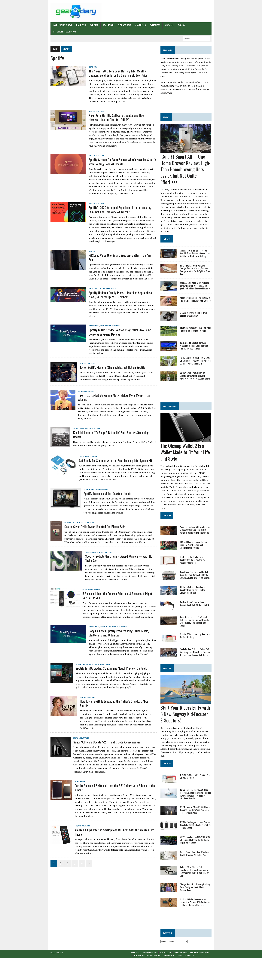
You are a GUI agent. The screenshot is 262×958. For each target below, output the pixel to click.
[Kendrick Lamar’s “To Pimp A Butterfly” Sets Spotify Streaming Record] (60, 445)
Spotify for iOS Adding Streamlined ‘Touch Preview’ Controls (111, 668)
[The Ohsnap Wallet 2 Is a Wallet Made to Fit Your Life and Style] (185, 439)
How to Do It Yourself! (75, 522)
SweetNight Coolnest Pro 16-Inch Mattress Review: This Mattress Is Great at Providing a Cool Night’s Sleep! (194, 621)
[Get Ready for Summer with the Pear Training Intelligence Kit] (63, 473)
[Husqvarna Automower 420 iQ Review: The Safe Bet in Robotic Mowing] (168, 333)
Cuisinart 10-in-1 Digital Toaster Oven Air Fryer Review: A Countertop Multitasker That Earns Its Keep (194, 253)
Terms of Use (169, 955)
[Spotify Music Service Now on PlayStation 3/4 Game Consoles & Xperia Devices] (68, 340)
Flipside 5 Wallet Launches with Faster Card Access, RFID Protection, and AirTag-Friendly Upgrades (195, 902)
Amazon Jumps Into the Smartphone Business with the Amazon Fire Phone (114, 832)
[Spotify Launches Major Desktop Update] (65, 506)
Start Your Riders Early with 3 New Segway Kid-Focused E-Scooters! (185, 714)
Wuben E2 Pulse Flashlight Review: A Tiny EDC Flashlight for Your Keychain (195, 299)
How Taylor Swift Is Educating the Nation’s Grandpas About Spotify (115, 703)
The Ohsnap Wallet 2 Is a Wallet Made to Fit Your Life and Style (185, 452)
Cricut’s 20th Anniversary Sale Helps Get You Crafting (195, 636)
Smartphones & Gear (62, 25)
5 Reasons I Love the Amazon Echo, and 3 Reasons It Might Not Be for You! (117, 595)
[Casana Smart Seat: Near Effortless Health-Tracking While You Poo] (168, 858)
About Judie (135, 952)
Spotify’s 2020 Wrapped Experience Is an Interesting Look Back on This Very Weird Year (120, 209)
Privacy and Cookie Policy (199, 952)
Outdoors (84, 456)
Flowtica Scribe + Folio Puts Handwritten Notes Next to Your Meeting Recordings (193, 559)
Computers (140, 25)
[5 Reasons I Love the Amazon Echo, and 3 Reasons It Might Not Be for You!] (65, 606)
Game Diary (155, 25)
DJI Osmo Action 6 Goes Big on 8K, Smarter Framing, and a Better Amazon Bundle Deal (194, 589)
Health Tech (108, 25)
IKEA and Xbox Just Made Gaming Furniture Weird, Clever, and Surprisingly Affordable (193, 544)
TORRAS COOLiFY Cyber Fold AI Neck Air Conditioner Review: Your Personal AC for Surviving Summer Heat (195, 360)
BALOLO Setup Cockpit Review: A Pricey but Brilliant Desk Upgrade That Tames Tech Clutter (194, 345)
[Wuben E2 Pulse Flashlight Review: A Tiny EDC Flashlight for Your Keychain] (168, 303)
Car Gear (94, 25)
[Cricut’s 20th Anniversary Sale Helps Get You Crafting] (168, 640)
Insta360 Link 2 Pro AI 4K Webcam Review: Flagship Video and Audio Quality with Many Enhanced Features (195, 285)
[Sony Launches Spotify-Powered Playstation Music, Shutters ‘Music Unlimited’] (68, 641)
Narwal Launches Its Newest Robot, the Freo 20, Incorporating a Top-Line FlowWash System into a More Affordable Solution (195, 794)
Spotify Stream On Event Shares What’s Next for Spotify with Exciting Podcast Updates (122, 161)
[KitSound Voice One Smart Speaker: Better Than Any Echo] (68, 267)
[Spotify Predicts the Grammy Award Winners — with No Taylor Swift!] (66, 568)
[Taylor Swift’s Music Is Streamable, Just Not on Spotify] (63, 379)
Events (79, 664)
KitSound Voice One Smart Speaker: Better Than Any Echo (120, 257)
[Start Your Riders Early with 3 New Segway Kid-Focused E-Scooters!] (185, 701)
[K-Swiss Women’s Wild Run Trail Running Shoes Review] (168, 318)
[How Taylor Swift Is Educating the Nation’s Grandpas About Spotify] (63, 713)
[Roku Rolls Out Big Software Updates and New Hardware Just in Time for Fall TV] (68, 128)
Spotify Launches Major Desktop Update (107, 493)
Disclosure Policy (180, 952)
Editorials (80, 781)
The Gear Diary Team (149, 952)
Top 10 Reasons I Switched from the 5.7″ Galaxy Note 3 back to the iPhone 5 (115, 787)
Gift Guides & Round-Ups (64, 31)
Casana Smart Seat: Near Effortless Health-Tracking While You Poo (194, 854)
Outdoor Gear (124, 25)
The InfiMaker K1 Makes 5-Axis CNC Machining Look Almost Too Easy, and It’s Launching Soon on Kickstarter (195, 652)
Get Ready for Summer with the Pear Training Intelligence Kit (115, 460)
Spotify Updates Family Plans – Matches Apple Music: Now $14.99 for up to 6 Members (121, 294)
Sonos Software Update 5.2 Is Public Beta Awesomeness (106, 742)
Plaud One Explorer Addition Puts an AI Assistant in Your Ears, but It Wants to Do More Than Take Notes (195, 529)
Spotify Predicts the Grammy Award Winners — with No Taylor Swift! (118, 558)
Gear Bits (93, 67)
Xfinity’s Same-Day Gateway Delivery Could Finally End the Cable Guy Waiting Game (195, 887)
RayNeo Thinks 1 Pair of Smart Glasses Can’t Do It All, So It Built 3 (194, 603)
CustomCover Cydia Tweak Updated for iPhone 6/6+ (95, 526)
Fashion (181, 25)
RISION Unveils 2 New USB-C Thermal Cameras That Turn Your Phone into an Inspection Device (195, 810)
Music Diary (94, 288)
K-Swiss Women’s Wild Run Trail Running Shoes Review (193, 314)
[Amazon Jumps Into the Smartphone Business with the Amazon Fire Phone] (61, 842)
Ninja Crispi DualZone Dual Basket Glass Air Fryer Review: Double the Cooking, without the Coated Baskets (195, 574)
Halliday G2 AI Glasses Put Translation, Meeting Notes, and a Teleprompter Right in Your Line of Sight (194, 871)
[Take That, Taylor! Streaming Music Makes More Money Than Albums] (62, 407)
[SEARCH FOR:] (196, 38)
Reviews (92, 251)
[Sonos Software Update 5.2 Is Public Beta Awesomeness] (60, 754)
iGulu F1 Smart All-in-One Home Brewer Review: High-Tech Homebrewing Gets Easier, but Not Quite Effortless (185, 169)
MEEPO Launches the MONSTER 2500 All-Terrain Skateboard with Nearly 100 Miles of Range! (195, 840)
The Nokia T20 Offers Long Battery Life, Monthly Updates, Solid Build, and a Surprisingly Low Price (118, 73)
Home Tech (81, 25)
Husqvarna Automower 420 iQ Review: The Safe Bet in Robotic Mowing (195, 329)
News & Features (96, 111)
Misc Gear (169, 25)
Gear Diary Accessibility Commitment (147, 955)
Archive (179, 955)
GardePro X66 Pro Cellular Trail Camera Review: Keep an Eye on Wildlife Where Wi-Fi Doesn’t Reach (195, 375)
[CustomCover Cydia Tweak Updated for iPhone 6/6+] (56, 539)
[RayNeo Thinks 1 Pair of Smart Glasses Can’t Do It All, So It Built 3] (168, 607)
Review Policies (165, 952)
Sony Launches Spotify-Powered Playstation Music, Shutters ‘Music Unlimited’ (119, 632)
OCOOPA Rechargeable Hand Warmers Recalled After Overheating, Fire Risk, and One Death (195, 825)
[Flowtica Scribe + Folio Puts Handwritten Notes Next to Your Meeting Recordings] (168, 562)
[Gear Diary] (76, 11)
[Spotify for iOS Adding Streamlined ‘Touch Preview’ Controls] (61, 680)
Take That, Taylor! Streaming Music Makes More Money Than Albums (114, 397)
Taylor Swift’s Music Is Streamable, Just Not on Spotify (112, 367)
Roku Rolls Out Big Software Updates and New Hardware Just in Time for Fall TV (116, 117)
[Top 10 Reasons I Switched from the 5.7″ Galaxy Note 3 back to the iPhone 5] (61, 798)
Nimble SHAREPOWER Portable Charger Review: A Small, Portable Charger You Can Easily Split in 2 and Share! (195, 270)
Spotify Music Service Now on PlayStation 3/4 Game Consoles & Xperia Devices (120, 332)
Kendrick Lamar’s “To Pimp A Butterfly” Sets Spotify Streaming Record (111, 434)
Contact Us (189, 955)
